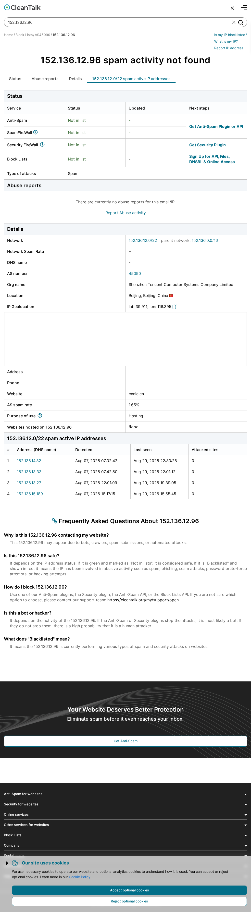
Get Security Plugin (207, 144)
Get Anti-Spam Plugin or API (216, 126)
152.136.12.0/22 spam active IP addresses (131, 78)
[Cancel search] (232, 8)
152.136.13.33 (29, 471)
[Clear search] (234, 22)
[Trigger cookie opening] (7, 863)
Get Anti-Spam (126, 741)
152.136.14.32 (29, 460)
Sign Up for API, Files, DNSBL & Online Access (212, 159)
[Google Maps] (175, 306)
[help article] (36, 132)
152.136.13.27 (29, 482)
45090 (135, 273)
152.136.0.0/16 (205, 240)
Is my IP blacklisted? (230, 35)
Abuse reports (45, 78)
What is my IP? (226, 41)
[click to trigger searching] (240, 22)
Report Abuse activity (125, 212)
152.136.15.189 (30, 493)
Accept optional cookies (129, 890)
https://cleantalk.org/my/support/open (143, 599)
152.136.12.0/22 (143, 240)
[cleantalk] (22, 7)
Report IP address (228, 48)
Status (15, 78)
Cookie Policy (79, 877)
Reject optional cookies (129, 901)
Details (75, 78)
